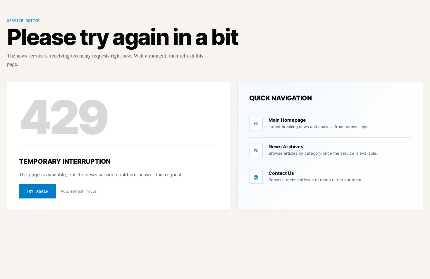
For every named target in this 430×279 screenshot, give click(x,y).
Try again (37, 191)
